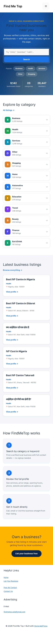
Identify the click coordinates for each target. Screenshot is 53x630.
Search (26, 59)
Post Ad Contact (10, 587)
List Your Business (11, 581)
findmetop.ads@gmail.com (14, 612)
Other (20, 74)
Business (19, 68)
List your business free (26, 553)
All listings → (8, 110)
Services (41, 68)
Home (6, 577)
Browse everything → (12, 270)
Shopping (31, 74)
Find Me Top (13, 6)
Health (30, 68)
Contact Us (8, 591)
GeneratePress (40, 626)
